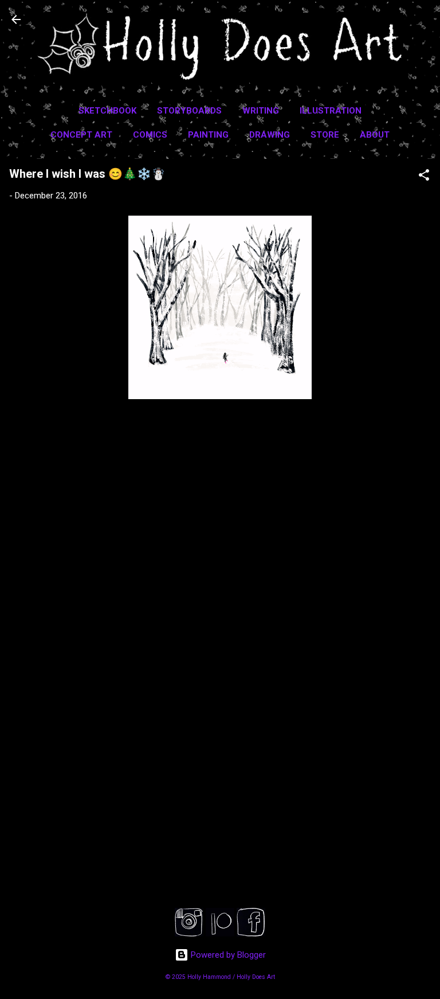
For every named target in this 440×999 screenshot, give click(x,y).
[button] (424, 177)
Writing (260, 111)
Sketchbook (107, 111)
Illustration (331, 111)
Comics (150, 135)
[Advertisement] (220, 800)
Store (325, 135)
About (375, 135)
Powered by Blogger (227, 955)
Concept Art (81, 135)
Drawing (269, 135)
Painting (208, 135)
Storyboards (189, 111)
